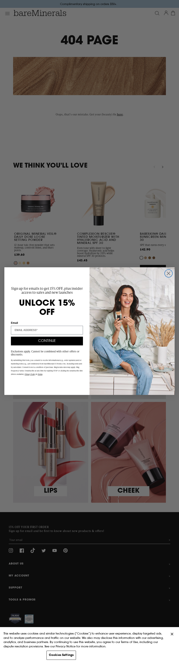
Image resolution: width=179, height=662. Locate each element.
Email (14, 322)
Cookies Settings (61, 655)
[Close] (172, 634)
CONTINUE (47, 341)
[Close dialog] (168, 273)
